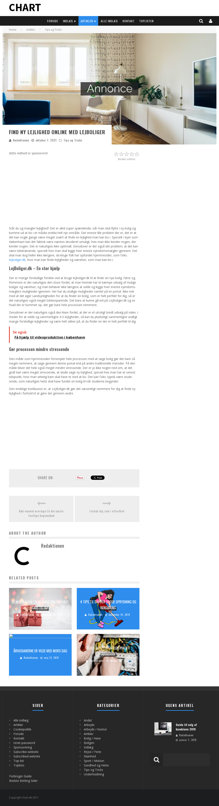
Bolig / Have (92, 738)
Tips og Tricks (73, 140)
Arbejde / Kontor (95, 729)
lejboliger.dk (17, 260)
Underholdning (94, 774)
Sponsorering (22, 747)
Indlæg (68, 21)
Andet (88, 720)
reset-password (24, 743)
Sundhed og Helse (96, 765)
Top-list (18, 761)
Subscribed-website (26, 756)
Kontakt (129, 21)
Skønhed (90, 756)
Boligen (89, 743)
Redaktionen (21, 140)
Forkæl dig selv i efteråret (107, 511)
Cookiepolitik (22, 729)
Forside (52, 21)
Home (12, 29)
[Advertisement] (74, 192)
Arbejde (89, 725)
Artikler (87, 21)
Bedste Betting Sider (23, 781)
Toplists (18, 765)
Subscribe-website (25, 752)
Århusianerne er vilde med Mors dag (40, 650)
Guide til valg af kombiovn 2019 (186, 726)
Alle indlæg (109, 21)
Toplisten (146, 21)
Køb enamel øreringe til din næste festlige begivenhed (41, 513)
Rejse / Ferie (92, 752)
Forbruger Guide (20, 776)
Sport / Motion (94, 761)
